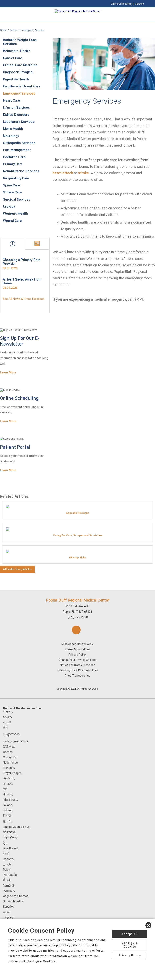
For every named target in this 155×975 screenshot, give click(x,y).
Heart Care (11, 100)
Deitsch (8, 859)
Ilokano (7, 805)
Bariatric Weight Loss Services (20, 42)
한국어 (7, 821)
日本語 (7, 815)
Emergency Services (19, 93)
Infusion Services (16, 107)
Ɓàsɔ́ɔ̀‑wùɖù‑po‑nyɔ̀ (16, 826)
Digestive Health (16, 79)
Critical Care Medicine (20, 65)
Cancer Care (12, 58)
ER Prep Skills (77, 557)
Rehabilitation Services (21, 171)
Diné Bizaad (10, 848)
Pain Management (17, 150)
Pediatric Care (14, 157)
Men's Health (13, 129)
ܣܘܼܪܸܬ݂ (6, 911)
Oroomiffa (10, 757)
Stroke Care (12, 192)
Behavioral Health (16, 51)
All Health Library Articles (17, 569)
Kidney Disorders (16, 114)
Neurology (11, 136)
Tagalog (8, 917)
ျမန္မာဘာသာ (11, 734)
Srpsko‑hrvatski (13, 901)
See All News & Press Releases (23, 299)
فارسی (7, 864)
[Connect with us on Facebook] (76, 630)
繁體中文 (8, 746)
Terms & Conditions (77, 649)
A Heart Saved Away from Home (22, 281)
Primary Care (13, 164)
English (7, 711)
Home (3, 30)
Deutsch (8, 778)
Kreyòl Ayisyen (12, 773)
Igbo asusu (10, 799)
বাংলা (5, 727)
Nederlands (10, 762)
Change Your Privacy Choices (77, 659)
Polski (7, 869)
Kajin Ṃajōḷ (10, 837)
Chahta (8, 752)
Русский (8, 890)
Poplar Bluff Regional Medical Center (77, 600)
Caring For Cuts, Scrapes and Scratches (77, 535)
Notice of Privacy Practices (77, 665)
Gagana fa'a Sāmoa (15, 896)
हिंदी (5, 789)
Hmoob (7, 794)
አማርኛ (7, 716)
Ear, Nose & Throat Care (21, 86)
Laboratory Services (19, 122)
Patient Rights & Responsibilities (77, 670)
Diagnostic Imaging (18, 72)
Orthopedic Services (19, 143)
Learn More (8, 372)
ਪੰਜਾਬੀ (6, 880)
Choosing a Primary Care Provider (21, 262)
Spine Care (11, 185)
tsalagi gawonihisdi (15, 741)
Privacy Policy (77, 654)
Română (8, 885)
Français (8, 767)
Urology (9, 206)
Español (8, 906)
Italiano (8, 810)
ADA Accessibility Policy (77, 644)
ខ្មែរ (4, 843)
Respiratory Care (16, 178)
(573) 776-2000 (78, 617)
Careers (139, 3)
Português (10, 874)
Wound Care (12, 221)
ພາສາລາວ (9, 832)
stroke (83, 173)
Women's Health (15, 213)
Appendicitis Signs (77, 512)
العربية (7, 722)
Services (14, 30)
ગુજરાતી (7, 783)
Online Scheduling (121, 3)
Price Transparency (77, 675)
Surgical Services (16, 199)
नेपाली (6, 853)
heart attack (63, 173)
